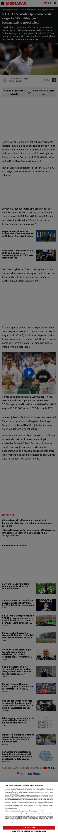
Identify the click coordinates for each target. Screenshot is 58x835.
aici (29, 802)
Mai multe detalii (14, 793)
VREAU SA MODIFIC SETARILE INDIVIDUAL (29, 831)
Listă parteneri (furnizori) (11, 822)
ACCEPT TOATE (29, 828)
